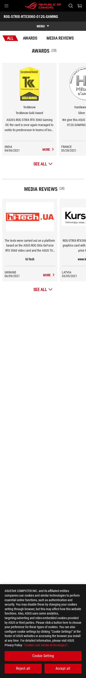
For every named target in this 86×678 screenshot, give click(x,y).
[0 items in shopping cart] (79, 5)
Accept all (62, 668)
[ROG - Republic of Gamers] (43, 5)
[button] (6, 6)
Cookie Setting (43, 656)
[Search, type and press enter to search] (70, 5)
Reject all (23, 668)
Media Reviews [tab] (60, 38)
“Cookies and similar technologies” (45, 645)
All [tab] (10, 38)
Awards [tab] (30, 38)
